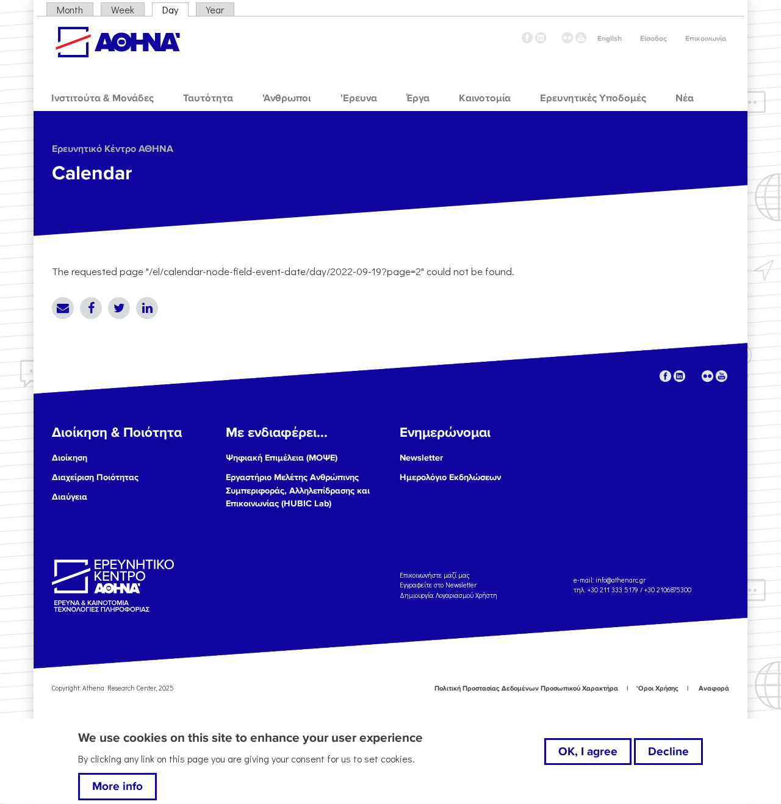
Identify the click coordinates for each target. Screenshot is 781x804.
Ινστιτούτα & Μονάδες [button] (102, 98)
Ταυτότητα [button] (208, 98)
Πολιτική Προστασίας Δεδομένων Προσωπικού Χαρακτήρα (526, 688)
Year (215, 9)
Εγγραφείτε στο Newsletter (439, 584)
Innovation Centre (118, 42)
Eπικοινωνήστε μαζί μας (435, 574)
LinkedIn (147, 308)
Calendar (92, 173)
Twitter (119, 308)
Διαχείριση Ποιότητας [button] (95, 477)
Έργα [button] (418, 98)
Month (70, 9)
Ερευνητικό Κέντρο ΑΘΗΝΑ (112, 149)
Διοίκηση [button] (69, 458)
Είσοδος (653, 38)
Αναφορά (714, 688)
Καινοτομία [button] (485, 98)
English (609, 38)
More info (117, 786)
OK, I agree (587, 751)
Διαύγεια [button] (69, 497)
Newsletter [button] (421, 458)
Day (175, 9)
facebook (527, 38)
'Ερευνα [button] (358, 98)
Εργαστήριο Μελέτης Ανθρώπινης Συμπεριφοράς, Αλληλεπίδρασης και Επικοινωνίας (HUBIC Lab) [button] (298, 490)
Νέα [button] (684, 98)
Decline (668, 751)
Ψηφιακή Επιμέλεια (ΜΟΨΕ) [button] (281, 458)
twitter (554, 38)
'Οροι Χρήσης (657, 688)
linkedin (540, 38)
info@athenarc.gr (621, 579)
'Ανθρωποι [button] (286, 98)
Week (122, 9)
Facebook (91, 308)
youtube (581, 38)
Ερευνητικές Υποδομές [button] (593, 98)
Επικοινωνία (705, 38)
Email (63, 308)
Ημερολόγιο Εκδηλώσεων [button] (450, 477)
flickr (567, 38)
